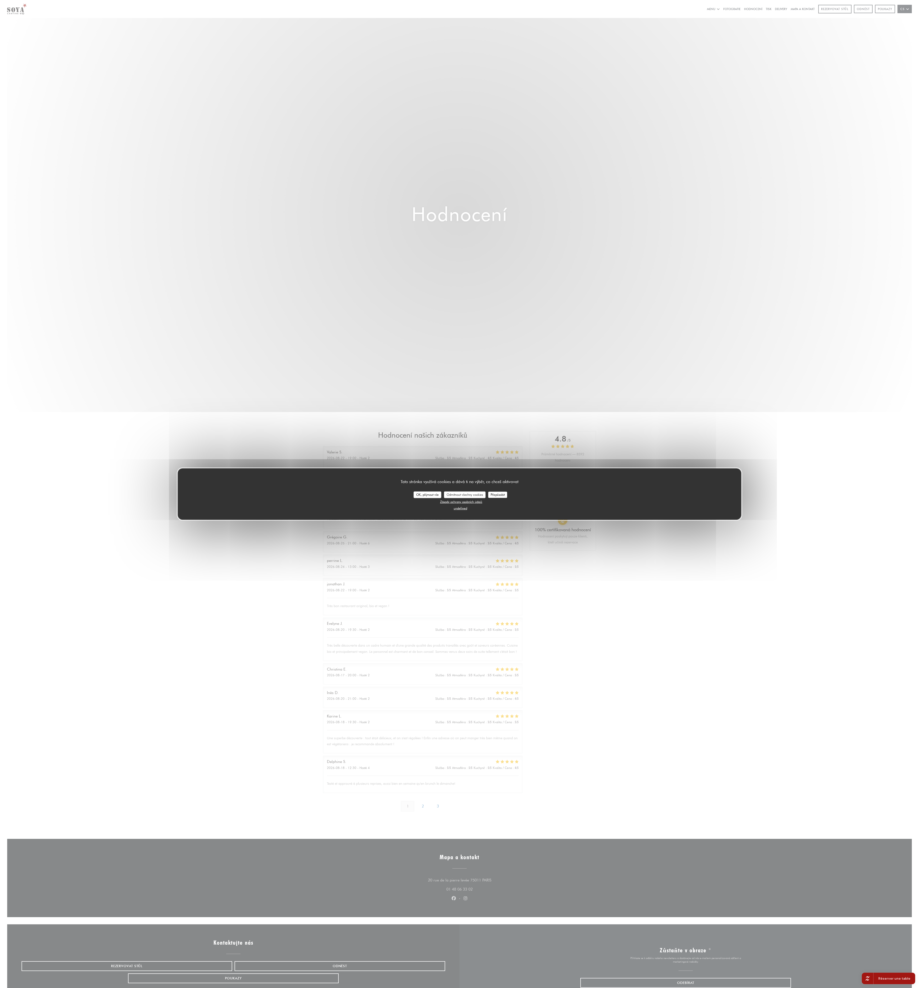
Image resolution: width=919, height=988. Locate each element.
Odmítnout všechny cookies (465, 494)
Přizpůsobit (498, 494)
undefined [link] (460, 508)
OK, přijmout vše (427, 494)
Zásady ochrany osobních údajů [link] (461, 501)
